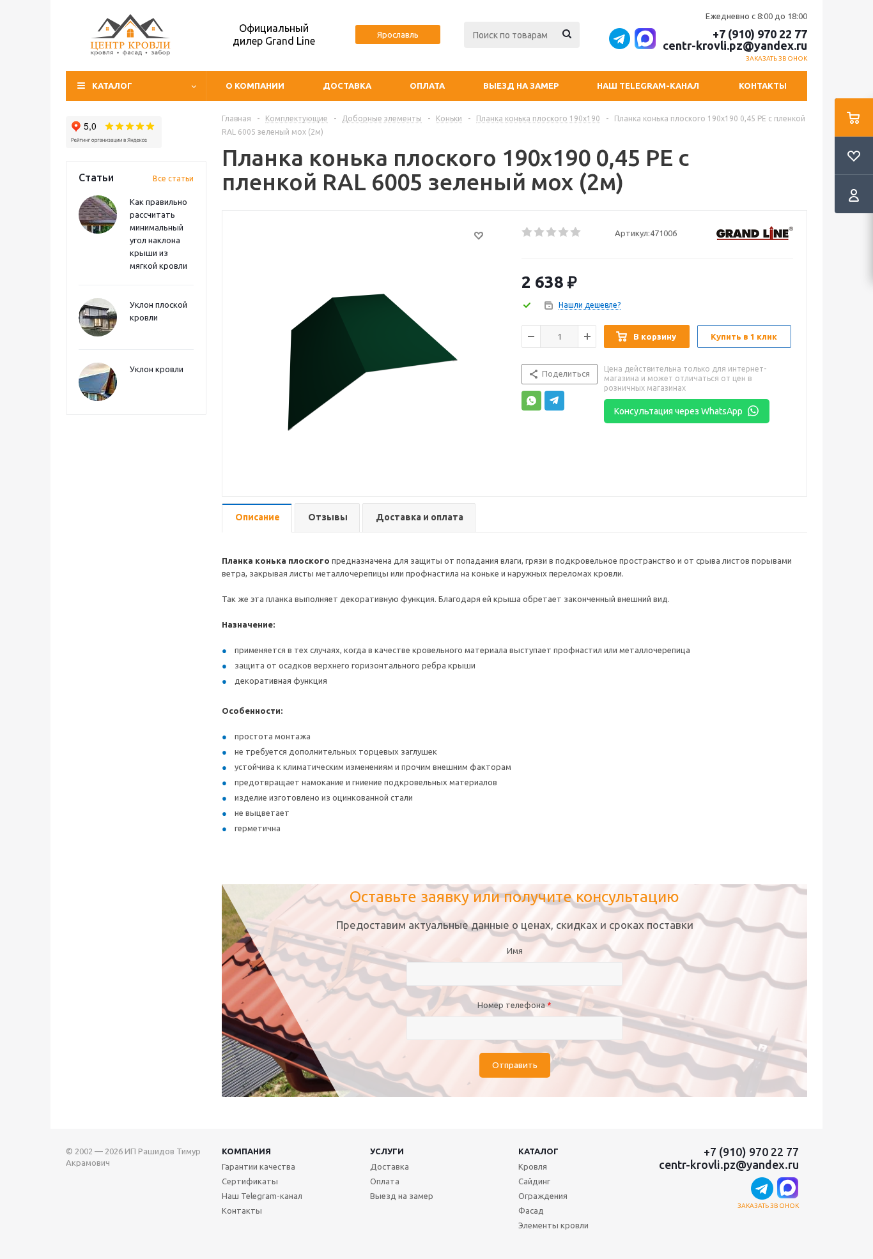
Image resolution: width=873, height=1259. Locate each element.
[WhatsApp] (531, 401)
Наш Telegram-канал (648, 85)
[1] (527, 232)
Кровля (532, 1166)
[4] (564, 232)
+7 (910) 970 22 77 (760, 34)
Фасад (531, 1210)
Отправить (514, 1065)
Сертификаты (250, 1181)
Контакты (763, 85)
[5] (576, 232)
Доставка (347, 85)
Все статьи (173, 178)
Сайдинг (534, 1181)
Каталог (538, 1151)
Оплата (427, 85)
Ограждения (543, 1195)
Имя (515, 950)
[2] (540, 232)
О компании (255, 85)
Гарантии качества (258, 1166)
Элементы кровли (553, 1225)
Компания (246, 1151)
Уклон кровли (156, 369)
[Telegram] (554, 401)
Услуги (387, 1151)
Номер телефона (514, 1004)
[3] (552, 232)
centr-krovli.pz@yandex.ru (735, 45)
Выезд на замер (521, 85)
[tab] (257, 518)
